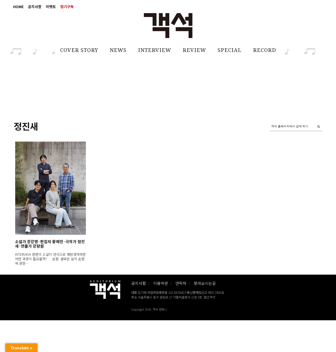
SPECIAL (230, 50)
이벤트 (51, 6)
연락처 (180, 283)
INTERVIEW (154, 50)
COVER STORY (79, 50)
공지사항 (34, 6)
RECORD (264, 50)
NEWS (118, 50)
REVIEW (194, 50)
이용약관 (160, 283)
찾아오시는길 (205, 283)
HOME (18, 6)
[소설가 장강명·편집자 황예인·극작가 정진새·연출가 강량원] (50, 188)
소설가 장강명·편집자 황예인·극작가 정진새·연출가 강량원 (50, 243)
